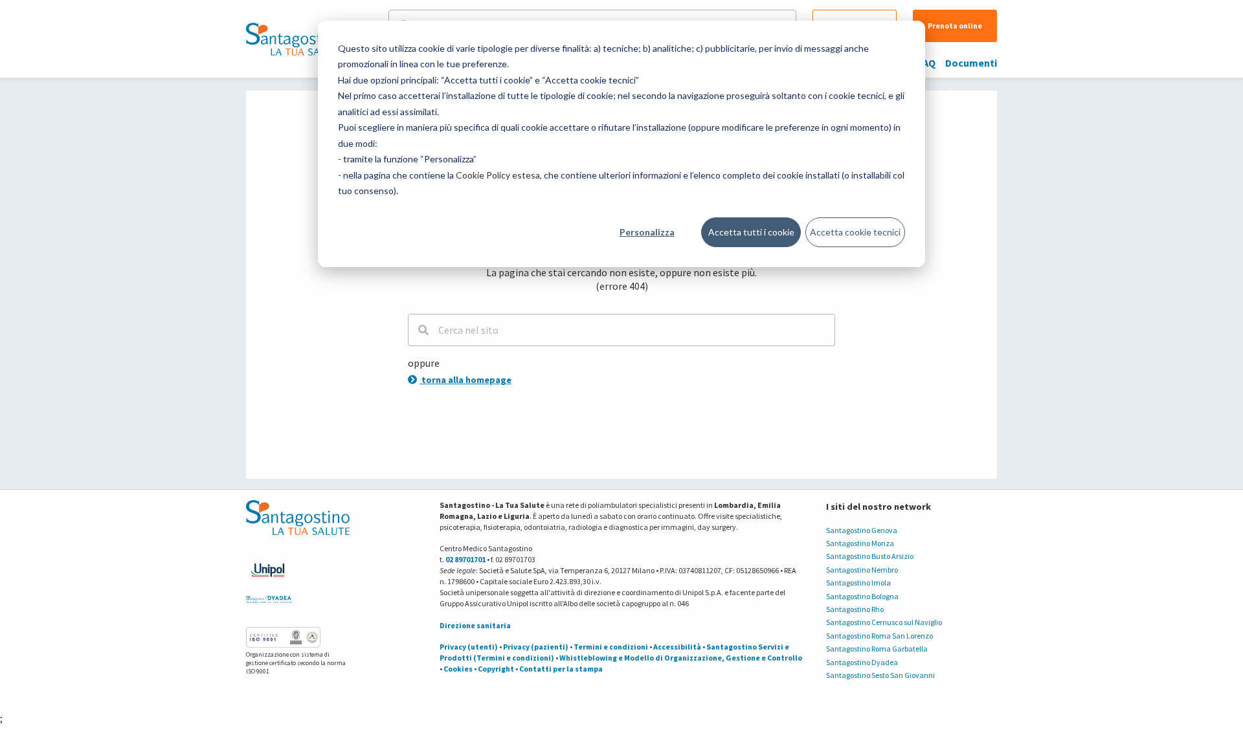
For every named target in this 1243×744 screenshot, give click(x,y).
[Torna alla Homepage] (294, 39)
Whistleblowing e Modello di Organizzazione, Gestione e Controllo (680, 657)
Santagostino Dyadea (862, 662)
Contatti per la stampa (561, 668)
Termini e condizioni (611, 646)
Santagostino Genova (861, 530)
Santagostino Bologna (862, 596)
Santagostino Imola (858, 582)
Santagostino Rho (855, 609)
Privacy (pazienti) (535, 646)
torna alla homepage (465, 380)
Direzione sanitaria (475, 625)
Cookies (458, 668)
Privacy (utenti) (469, 646)
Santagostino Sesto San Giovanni (880, 675)
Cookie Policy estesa (498, 175)
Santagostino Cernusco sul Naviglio (884, 622)
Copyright (496, 668)
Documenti (971, 62)
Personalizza (647, 231)
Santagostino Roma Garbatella (877, 648)
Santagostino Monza (860, 543)
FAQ (926, 62)
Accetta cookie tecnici (855, 231)
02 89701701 (465, 559)
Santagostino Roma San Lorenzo (879, 635)
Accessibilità (677, 646)
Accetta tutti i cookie (751, 231)
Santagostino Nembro (862, 569)
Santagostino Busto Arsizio (869, 556)
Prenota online (955, 25)
